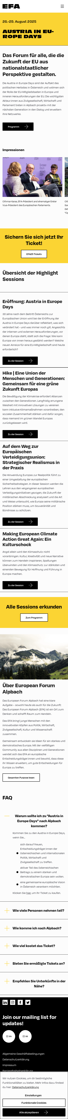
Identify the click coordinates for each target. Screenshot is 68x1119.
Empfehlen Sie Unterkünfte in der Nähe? (39, 983)
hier (28, 893)
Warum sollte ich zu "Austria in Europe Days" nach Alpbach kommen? (39, 820)
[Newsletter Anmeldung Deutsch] (25, 1036)
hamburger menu (62, 6)
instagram (12, 1002)
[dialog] (34, 1095)
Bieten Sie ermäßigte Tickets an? (39, 963)
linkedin (5, 1002)
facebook (20, 1002)
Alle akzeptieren (29, 1112)
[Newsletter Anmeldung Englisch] (8, 1036)
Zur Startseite (11, 6)
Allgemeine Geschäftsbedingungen (23, 1053)
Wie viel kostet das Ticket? (34, 945)
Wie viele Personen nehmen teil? (38, 910)
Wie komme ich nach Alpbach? (37, 928)
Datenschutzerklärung (16, 1059)
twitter (27, 1002)
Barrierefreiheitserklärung (18, 1070)
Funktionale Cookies (34, 1102)
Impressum (9, 1065)
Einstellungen (33, 1095)
